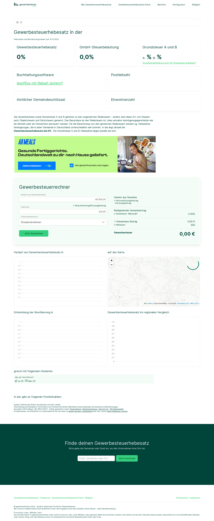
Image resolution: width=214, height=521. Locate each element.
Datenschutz (182, 498)
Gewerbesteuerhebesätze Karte (134, 4)
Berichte (162, 4)
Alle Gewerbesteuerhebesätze (96, 4)
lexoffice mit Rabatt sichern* (40, 83)
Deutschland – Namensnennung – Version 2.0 (89, 409)
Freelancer (45, 498)
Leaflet (149, 303)
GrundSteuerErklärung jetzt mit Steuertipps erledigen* (169, 63)
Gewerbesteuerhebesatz (26, 498)
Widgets (196, 4)
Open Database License (117, 411)
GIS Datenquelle (116, 409)
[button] (103, 222)
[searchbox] (96, 458)
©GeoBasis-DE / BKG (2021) (188, 303)
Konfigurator (179, 4)
